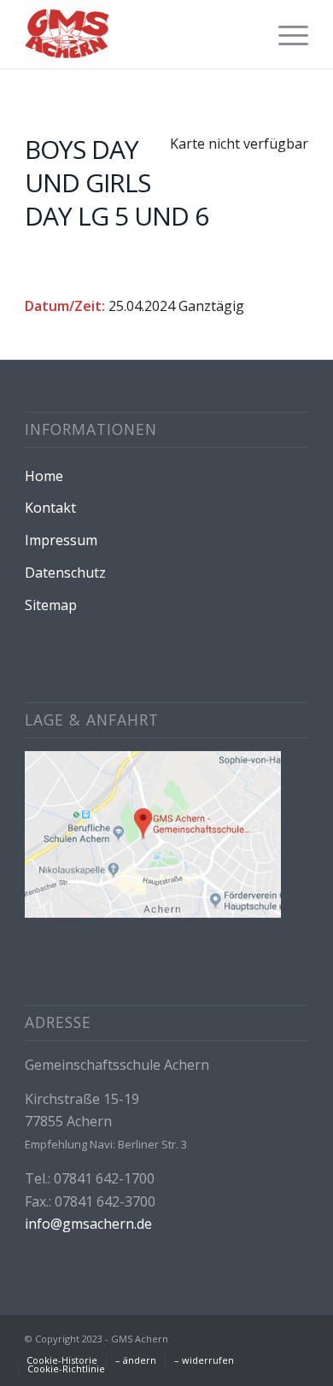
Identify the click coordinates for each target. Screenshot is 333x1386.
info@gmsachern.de (88, 1223)
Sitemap (51, 605)
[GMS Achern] (138, 34)
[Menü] (284, 34)
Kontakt (50, 507)
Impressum (61, 540)
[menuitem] (284, 34)
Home (44, 476)
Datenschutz (65, 572)
